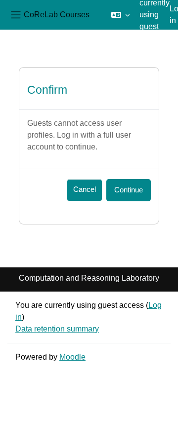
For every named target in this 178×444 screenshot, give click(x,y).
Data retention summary (57, 329)
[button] (120, 15)
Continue (128, 190)
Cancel (84, 189)
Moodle (72, 357)
